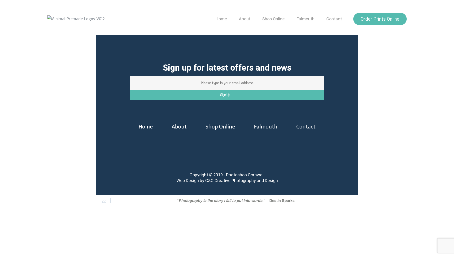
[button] (380, 19)
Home (221, 18)
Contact (334, 18)
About (244, 18)
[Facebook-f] (210, 156)
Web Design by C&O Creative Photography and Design (227, 180)
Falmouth (305, 18)
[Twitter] (226, 156)
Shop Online (273, 18)
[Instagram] (242, 156)
